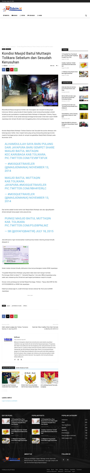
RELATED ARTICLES (8, 368)
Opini (8, 46)
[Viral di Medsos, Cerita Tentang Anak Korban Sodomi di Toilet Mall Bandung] (83, 116)
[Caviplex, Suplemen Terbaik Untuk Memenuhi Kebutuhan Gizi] (83, 65)
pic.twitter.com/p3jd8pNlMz (26, 225)
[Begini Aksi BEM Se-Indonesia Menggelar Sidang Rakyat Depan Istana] (83, 124)
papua (8, 305)
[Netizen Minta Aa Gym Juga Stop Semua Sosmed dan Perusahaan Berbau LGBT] (83, 98)
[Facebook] (3, 69)
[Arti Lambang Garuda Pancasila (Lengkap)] (49, 377)
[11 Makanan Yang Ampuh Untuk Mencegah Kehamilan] (83, 74)
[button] (86, 15)
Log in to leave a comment (9, 401)
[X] (7, 69)
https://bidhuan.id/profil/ (20, 339)
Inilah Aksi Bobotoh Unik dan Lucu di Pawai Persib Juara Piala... (69, 88)
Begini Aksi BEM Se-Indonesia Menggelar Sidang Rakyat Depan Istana (70, 124)
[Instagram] (18, 360)
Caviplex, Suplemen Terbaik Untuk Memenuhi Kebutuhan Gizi (69, 64)
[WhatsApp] (16, 69)
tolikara (25, 305)
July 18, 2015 (44, 231)
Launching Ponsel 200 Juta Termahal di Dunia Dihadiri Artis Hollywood (69, 106)
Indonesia (13, 46)
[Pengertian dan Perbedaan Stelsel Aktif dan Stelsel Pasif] (10, 377)
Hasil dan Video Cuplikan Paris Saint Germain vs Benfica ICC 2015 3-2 (45, 328)
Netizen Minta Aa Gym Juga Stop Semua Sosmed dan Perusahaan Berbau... (69, 97)
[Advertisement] (43, 8)
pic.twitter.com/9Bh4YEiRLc (25, 188)
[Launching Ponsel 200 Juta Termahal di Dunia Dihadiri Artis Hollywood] (83, 107)
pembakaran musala (16, 305)
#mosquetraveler (32, 184)
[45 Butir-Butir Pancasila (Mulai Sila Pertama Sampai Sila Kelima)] (30, 377)
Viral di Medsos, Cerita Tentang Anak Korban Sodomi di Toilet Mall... (69, 115)
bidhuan (5, 65)
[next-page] (6, 390)
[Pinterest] (12, 69)
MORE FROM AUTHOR (22, 368)
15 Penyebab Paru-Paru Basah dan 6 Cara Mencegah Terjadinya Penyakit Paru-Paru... (70, 55)
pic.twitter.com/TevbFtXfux (26, 158)
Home (3, 46)
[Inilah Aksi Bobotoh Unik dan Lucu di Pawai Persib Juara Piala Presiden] (83, 88)
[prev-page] (3, 390)
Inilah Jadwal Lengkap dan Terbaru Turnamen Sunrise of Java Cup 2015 (15, 328)
